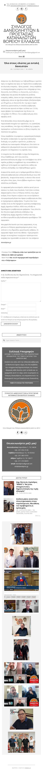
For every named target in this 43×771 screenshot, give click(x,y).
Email (3, 309)
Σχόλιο (3, 281)
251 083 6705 (23, 455)
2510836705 (22, 4)
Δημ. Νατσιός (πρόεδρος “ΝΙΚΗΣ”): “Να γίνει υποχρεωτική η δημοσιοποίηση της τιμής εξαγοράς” (27, 486)
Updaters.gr (28, 768)
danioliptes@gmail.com (24, 464)
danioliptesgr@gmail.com (18, 6)
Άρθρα (30, 69)
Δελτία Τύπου (25, 512)
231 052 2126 (23, 450)
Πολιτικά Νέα (28, 513)
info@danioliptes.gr (33, 6)
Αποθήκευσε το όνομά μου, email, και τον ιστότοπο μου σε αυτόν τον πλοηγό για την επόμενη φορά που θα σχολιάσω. (20, 318)
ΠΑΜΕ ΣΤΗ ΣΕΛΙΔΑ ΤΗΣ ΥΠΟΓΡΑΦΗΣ (21, 383)
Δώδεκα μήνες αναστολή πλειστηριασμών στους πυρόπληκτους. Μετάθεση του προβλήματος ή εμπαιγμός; (27, 503)
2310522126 (13, 4)
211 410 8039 (23, 461)
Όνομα (3, 304)
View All (37, 516)
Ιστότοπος (4, 313)
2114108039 (30, 4)
